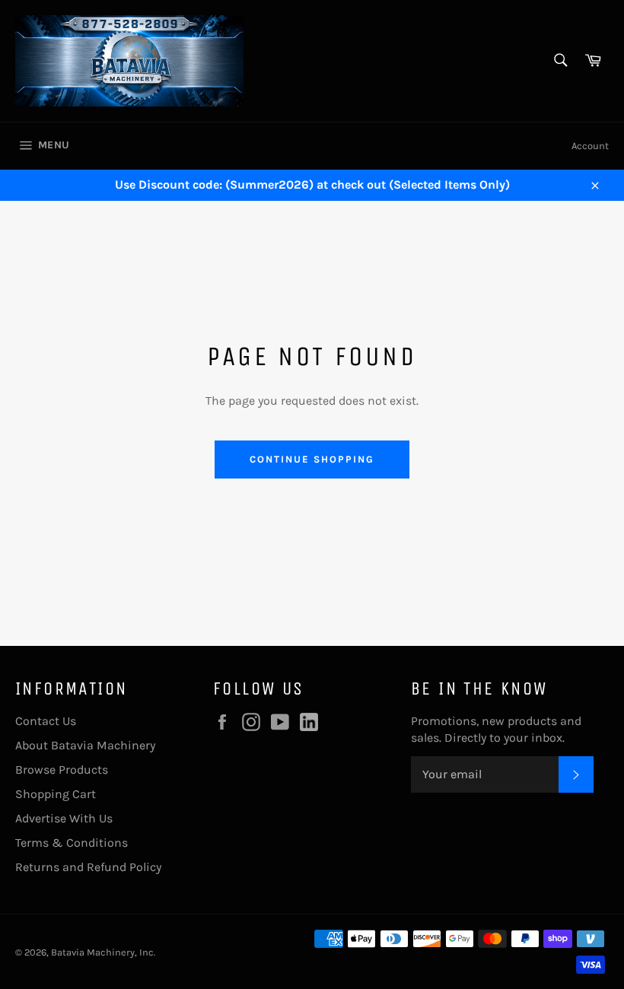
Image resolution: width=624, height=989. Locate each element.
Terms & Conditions (71, 842)
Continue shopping (312, 459)
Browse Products (61, 769)
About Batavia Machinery (85, 745)
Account (590, 145)
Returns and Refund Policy (88, 867)
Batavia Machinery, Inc (102, 952)
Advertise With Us (64, 818)
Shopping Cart (55, 794)
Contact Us (45, 721)
